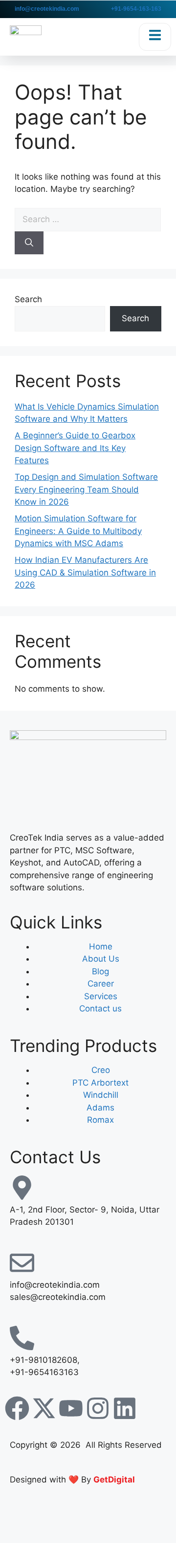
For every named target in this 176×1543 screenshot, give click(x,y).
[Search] (29, 243)
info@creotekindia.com (47, 8)
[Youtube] (71, 1408)
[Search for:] (88, 219)
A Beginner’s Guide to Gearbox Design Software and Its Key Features (75, 448)
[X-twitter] (44, 1408)
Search (28, 299)
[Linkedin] (124, 1408)
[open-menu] (155, 37)
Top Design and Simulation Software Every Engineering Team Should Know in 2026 (86, 489)
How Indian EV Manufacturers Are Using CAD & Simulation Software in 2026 (85, 572)
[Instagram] (98, 1408)
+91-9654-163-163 (136, 8)
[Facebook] (17, 1408)
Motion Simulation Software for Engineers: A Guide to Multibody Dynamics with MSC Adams (78, 531)
